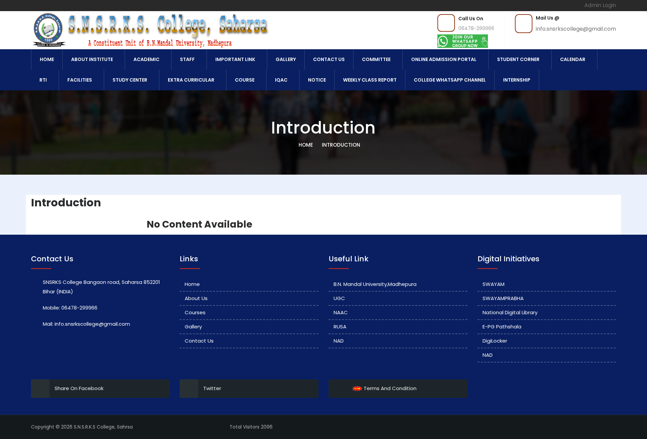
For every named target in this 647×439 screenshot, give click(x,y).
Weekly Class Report (370, 80)
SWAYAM (493, 284)
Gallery (286, 59)
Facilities (79, 80)
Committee (376, 59)
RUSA (340, 326)
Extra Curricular (191, 80)
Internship (516, 80)
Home (47, 59)
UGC (339, 298)
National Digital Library (510, 312)
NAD (339, 340)
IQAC (281, 80)
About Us (196, 298)
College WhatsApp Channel (450, 80)
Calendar (572, 59)
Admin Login (600, 5)
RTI (43, 80)
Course (244, 80)
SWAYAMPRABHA (503, 298)
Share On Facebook (79, 388)
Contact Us (329, 59)
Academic (146, 59)
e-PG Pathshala (502, 326)
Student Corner (518, 59)
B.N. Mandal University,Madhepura (375, 284)
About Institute (92, 59)
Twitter (212, 388)
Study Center (130, 80)
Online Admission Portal (443, 59)
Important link (235, 59)
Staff (187, 59)
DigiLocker (495, 340)
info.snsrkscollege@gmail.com (576, 29)
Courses (195, 312)
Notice (317, 80)
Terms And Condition (389, 388)
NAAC (341, 312)
